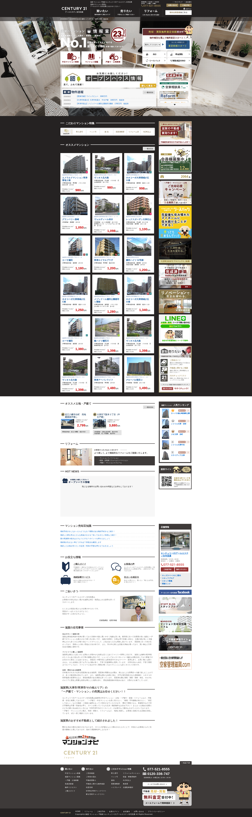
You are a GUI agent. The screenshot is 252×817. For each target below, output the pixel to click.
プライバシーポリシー (156, 811)
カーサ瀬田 (67, 260)
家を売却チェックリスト (95, 794)
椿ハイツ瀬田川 (101, 341)
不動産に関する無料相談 (95, 784)
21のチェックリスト (178, 376)
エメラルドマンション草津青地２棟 (74, 179)
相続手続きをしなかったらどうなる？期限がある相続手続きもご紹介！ (87, 531)
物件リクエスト (71, 787)
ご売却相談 (90, 773)
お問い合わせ (139, 811)
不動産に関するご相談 (179, 368)
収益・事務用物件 (130, 777)
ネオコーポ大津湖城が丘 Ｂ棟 (138, 179)
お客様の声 (129, 564)
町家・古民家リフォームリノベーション (114, 460)
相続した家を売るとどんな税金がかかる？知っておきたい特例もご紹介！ (88, 535)
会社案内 (126, 811)
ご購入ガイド (80, 564)
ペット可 (93, 132)
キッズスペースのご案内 (171, 575)
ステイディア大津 (178, 455)
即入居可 (79, 132)
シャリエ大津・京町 (178, 424)
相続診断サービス (82, 577)
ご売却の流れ (91, 777)
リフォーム (88, 811)
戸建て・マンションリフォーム (111, 463)
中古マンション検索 (72, 773)
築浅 (113, 780)
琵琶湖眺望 (120, 132)
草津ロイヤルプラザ (103, 260)
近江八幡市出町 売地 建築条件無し (76, 415)
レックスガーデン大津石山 (138, 219)
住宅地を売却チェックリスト (96, 791)
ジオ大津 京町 (177, 434)
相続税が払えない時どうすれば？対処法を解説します (80, 542)
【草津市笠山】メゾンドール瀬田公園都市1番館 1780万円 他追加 (102, 104)
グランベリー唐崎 (70, 219)
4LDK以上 (147, 132)
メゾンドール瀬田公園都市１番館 (106, 300)
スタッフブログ (168, 578)
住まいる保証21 (131, 577)
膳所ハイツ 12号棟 (135, 260)
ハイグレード (116, 787)
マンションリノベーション (109, 458)
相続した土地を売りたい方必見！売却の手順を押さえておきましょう (86, 546)
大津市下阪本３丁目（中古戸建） (108, 415)
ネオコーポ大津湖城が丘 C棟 (74, 300)
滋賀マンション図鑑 (72, 777)
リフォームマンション (131, 773)
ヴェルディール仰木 (103, 219)
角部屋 (125, 784)
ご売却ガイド (175, 360)
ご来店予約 (101, 811)
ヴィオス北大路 (101, 178)
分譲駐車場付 (128, 787)
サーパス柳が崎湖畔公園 (180, 413)
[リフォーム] (151, 17)
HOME (78, 811)
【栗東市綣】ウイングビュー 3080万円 (91, 96)
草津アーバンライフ (103, 380)
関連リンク (166, 584)
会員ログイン (114, 811)
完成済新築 (69, 784)
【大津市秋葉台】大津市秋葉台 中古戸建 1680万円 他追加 (100, 100)
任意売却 (89, 787)
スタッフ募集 (167, 581)
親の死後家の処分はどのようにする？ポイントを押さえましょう (85, 539)
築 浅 (107, 132)
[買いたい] (102, 17)
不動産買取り (91, 780)
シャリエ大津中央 (178, 445)
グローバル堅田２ (134, 380)
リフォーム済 (133, 132)
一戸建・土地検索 (72, 780)
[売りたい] (126, 17)
